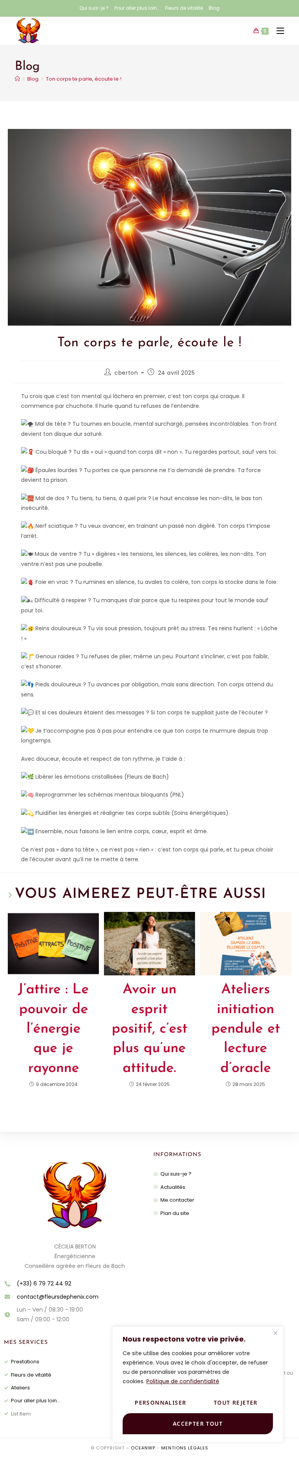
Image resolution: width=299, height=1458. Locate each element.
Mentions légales (184, 1448)
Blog (214, 8)
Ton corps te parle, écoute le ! (83, 79)
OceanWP (143, 1448)
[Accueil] (17, 79)
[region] (197, 1384)
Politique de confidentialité (182, 1381)
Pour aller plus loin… (136, 8)
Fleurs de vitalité (184, 8)
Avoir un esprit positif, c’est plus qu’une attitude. (149, 1029)
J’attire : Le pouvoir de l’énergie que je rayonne (53, 1029)
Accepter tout (198, 1423)
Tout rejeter (236, 1402)
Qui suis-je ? (94, 8)
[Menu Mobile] (277, 31)
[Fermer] (275, 1333)
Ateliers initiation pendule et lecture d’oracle (245, 1029)
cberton (126, 373)
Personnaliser (160, 1402)
